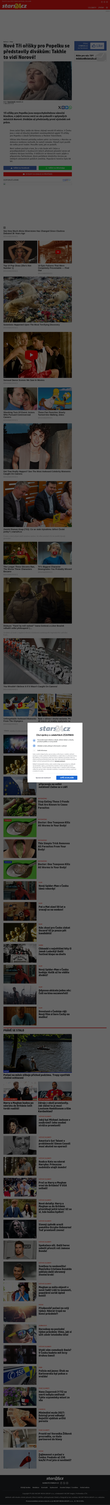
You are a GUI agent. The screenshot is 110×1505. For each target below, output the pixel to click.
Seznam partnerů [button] (60, 761)
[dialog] (55, 752)
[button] (55, 750)
